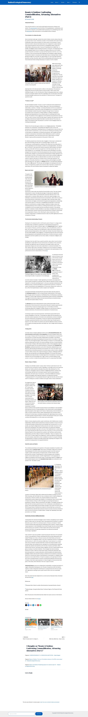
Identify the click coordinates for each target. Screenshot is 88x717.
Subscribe (39, 713)
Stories (62, 2)
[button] (58, 2)
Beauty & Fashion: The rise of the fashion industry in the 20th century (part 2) (44, 627)
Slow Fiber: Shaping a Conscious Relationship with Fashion (56, 627)
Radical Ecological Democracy (19, 2)
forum (39, 598)
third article (29, 31)
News (68, 2)
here (32, 577)
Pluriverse (75, 2)
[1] (47, 250)
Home (52, 2)
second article (34, 28)
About (56, 2)
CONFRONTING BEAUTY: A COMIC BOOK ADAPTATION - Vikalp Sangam (45, 655)
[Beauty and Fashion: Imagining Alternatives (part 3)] (31, 622)
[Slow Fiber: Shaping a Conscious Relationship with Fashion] (56, 622)
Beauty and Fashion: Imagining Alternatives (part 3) (30, 627)
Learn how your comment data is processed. (49, 702)
